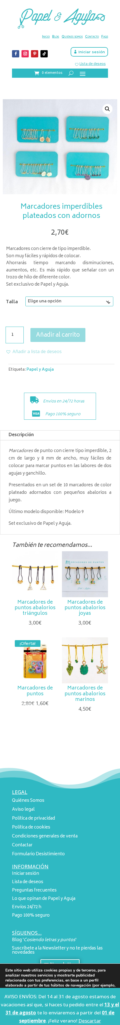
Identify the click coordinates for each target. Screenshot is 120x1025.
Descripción (21, 435)
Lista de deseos (93, 64)
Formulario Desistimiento (38, 854)
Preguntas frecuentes (34, 890)
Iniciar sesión (91, 52)
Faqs (104, 37)
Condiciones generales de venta (45, 836)
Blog (55, 37)
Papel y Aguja (40, 369)
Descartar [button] (89, 1020)
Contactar (22, 845)
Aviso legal (23, 809)
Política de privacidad (33, 818)
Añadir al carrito (58, 335)
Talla (12, 302)
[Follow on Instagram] (25, 53)
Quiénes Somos (28, 801)
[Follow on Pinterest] (34, 53)
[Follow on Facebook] (15, 53)
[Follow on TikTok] (44, 53)
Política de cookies (31, 827)
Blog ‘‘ (44, 940)
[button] (107, 109)
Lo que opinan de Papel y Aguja (43, 899)
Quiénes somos (72, 37)
